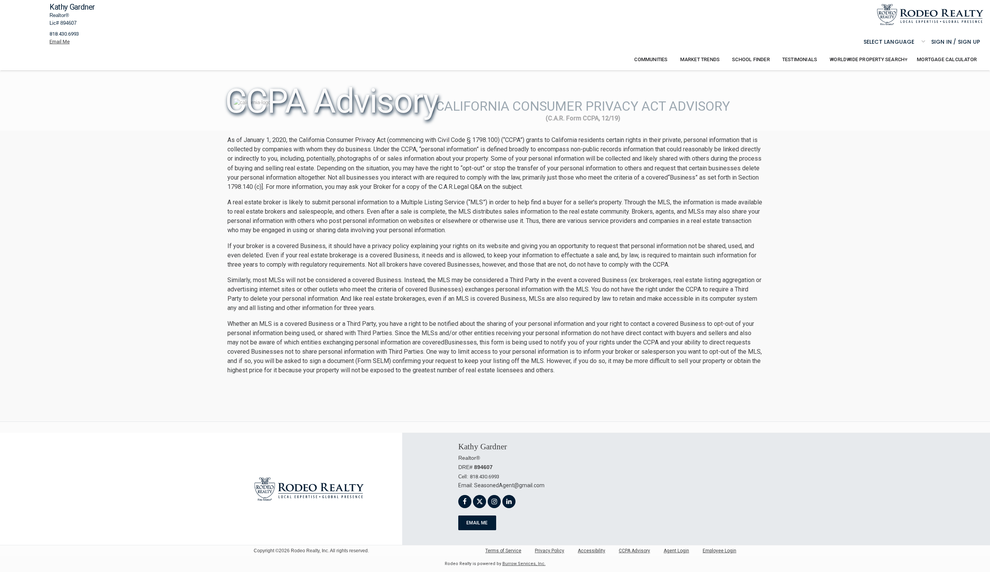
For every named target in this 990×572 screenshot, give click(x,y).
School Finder (751, 59)
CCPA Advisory (634, 550)
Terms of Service (503, 550)
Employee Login (719, 550)
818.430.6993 (64, 34)
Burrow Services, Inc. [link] (524, 563)
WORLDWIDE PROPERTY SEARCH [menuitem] (867, 59)
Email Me (477, 523)
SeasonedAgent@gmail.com (509, 485)
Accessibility (591, 550)
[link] (930, 14)
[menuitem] (651, 59)
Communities (650, 59)
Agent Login (676, 550)
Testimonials (799, 59)
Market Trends (700, 59)
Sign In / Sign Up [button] (955, 42)
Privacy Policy (549, 550)
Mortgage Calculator (947, 59)
